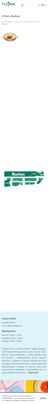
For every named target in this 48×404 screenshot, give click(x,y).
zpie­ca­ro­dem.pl (14, 326)
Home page (7, 21)
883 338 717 (10, 323)
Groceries (26, 21)
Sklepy (17, 21)
